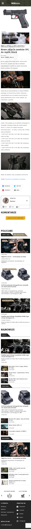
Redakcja (3, 506)
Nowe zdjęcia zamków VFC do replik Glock (13, 46)
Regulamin (4, 515)
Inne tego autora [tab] (19, 234)
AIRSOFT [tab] (4, 335)
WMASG (3, 45)
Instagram (22, 521)
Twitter (21, 513)
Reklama (4, 31)
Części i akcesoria (18, 45)
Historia (3, 509)
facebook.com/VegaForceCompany (15, 179)
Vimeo (21, 517)
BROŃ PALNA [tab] (5, 386)
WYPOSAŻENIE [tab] (5, 438)
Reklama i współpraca (7, 512)
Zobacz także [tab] (6, 234)
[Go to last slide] (2, 495)
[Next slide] (29, 495)
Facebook (22, 506)
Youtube (21, 510)
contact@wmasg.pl (6, 525)
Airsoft (9, 45)
